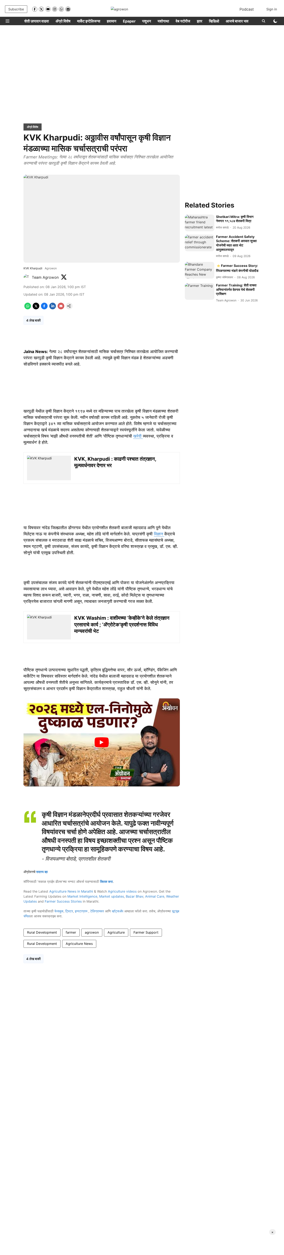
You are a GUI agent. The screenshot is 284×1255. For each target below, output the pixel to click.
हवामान (111, 21)
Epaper (129, 21)
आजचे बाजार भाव (237, 21)
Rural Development (42, 932)
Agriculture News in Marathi (71, 891)
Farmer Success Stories (63, 901)
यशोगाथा (163, 21)
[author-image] (26, 277)
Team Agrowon (45, 277)
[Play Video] (101, 742)
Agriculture (116, 932)
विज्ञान (159, 533)
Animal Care (154, 896)
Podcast (247, 9)
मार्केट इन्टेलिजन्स (88, 21)
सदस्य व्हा (42, 872)
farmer (71, 932)
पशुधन (146, 21)
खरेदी (138, 436)
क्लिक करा (106, 881)
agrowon (92, 932)
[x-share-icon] (36, 308)
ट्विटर (69, 911)
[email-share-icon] (61, 308)
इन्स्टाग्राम (81, 911)
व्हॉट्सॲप (117, 911)
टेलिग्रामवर (97, 911)
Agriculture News (79, 944)
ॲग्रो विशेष (63, 21)
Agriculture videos (122, 891)
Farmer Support (145, 932)
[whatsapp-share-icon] (27, 308)
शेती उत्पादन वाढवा (36, 21)
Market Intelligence (82, 896)
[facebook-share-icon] (44, 308)
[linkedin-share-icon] (52, 308)
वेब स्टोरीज (183, 21)
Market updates (111, 896)
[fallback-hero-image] (199, 223)
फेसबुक (58, 911)
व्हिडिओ (214, 21)
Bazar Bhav (134, 896)
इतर (199, 21)
